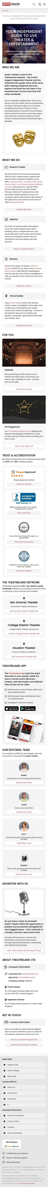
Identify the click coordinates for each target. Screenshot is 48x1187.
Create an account (24, 389)
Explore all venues (24, 325)
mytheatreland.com (26, 977)
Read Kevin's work (24, 812)
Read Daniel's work (24, 782)
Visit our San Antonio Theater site (24, 611)
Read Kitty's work (24, 843)
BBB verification (24, 513)
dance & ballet (33, 184)
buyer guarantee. (16, 202)
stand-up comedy (19, 184)
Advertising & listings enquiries (24, 1045)
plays (20, 182)
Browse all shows (24, 209)
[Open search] (40, 4)
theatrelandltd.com (30, 974)
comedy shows (29, 182)
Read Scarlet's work (24, 874)
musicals (13, 182)
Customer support (24, 571)
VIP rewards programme (18, 431)
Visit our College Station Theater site (23, 634)
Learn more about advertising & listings (24, 950)
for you (5, 10)
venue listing (15, 303)
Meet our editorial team (24, 249)
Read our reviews (24, 286)
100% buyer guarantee (24, 542)
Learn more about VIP (24, 446)
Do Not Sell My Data (26, 1183)
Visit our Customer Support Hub (24, 1039)
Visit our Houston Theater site (24, 656)
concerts (8, 187)
